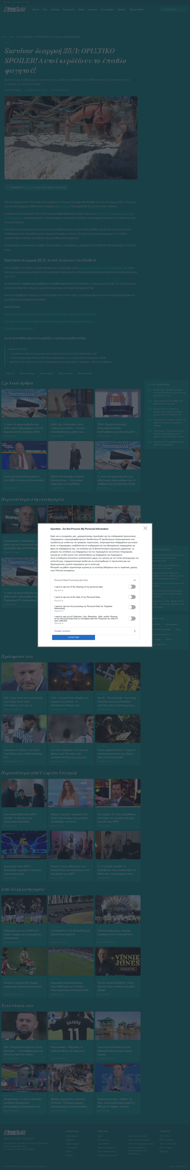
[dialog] (95, 585)
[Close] (146, 529)
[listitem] (95, 580)
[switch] (132, 587)
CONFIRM (73, 637)
